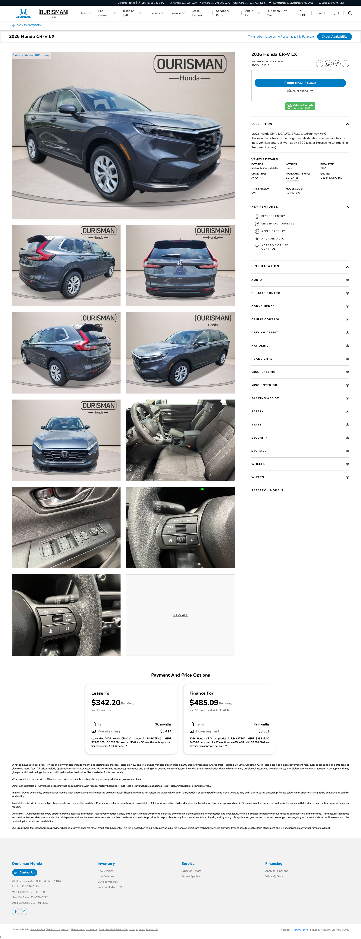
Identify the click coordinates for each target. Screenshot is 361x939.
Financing (273, 863)
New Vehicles (105, 871)
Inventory (106, 863)
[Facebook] (15, 911)
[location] (270, 2)
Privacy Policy (37, 929)
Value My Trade (274, 876)
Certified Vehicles (108, 882)
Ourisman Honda (20, 929)
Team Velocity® (300, 929)
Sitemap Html (78, 929)
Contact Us (27, 872)
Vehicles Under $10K (110, 887)
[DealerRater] (23, 911)
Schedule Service (191, 871)
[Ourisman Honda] (44, 13)
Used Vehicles (106, 876)
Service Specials (190, 876)
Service (188, 863)
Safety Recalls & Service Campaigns (117, 929)
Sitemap (65, 929)
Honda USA (152, 929)
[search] (350, 13)
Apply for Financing (276, 871)
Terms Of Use (53, 929)
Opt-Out (140, 929)
